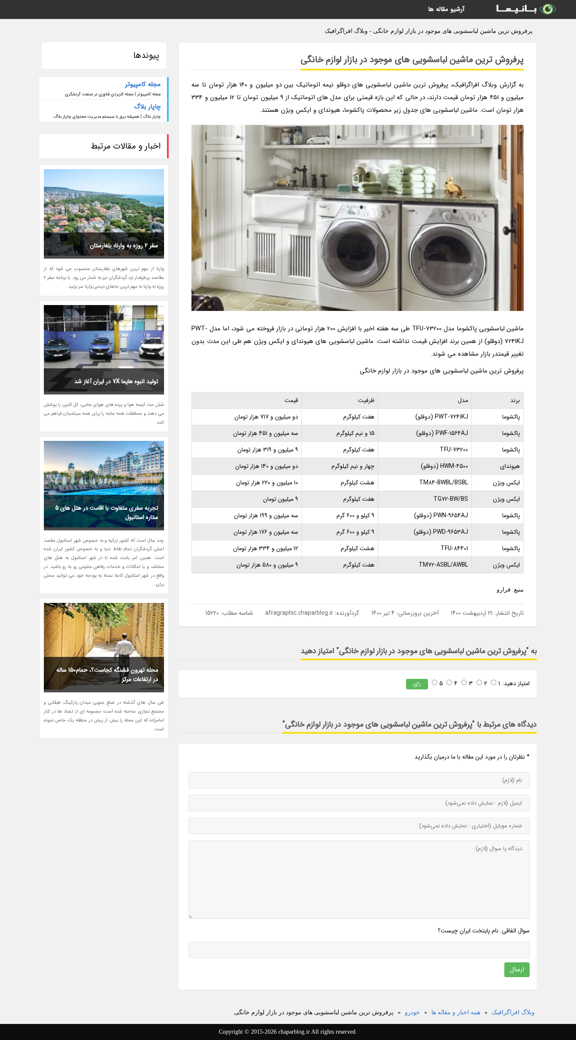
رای (417, 683)
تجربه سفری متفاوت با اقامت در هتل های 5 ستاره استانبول (106, 512)
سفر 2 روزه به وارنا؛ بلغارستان (124, 245)
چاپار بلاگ (147, 107)
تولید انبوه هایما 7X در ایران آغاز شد (116, 381)
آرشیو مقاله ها (446, 9)
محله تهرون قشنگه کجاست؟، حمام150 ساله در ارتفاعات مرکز (107, 674)
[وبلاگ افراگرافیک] (525, 9)
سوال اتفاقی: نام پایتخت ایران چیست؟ (484, 930)
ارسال (517, 969)
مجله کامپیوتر (143, 84)
